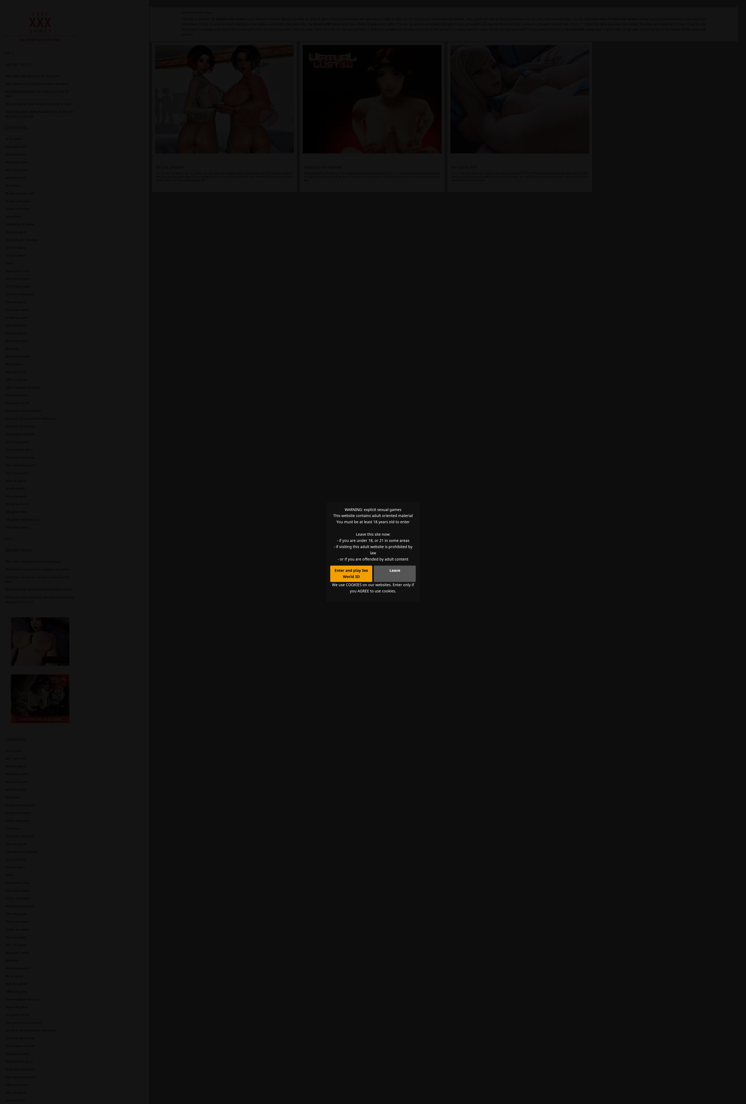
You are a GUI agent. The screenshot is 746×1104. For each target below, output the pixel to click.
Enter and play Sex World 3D (351, 573)
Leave (395, 570)
